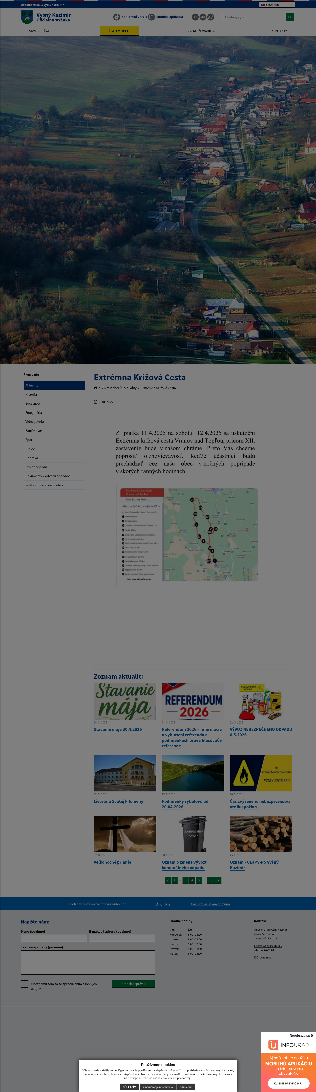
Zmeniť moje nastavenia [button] (158, 1087)
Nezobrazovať (300, 1035)
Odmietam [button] (185, 1087)
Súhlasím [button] (129, 1087)
